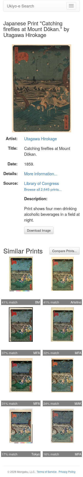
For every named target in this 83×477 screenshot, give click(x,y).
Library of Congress (41, 183)
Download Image (39, 230)
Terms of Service (47, 471)
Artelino (76, 302)
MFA (36, 353)
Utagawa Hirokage (40, 138)
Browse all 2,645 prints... (43, 189)
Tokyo (35, 454)
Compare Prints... (64, 251)
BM (37, 302)
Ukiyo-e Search (20, 6)
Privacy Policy (67, 471)
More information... (40, 173)
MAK (78, 403)
